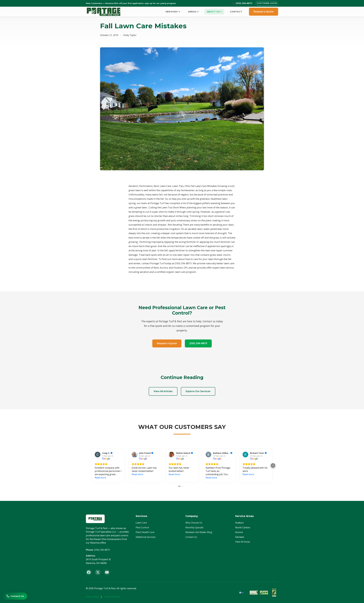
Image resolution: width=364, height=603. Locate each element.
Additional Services (146, 537)
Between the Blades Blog (198, 532)
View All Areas (242, 541)
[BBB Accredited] (243, 593)
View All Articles (163, 391)
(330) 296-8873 (198, 343)
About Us (213, 11)
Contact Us (191, 537)
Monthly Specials (194, 527)
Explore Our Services (198, 391)
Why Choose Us (193, 522)
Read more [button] (100, 477)
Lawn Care (141, 522)
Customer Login (267, 3)
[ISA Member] (274, 593)
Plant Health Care (145, 532)
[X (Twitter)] (98, 572)
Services (172, 11)
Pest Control (142, 527)
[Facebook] (89, 572)
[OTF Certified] (264, 593)
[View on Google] (97, 454)
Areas (192, 11)
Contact (236, 11)
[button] (91, 465)
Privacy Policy (92, 596)
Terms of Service (112, 596)
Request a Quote (264, 11)
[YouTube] (107, 572)
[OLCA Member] (254, 593)
